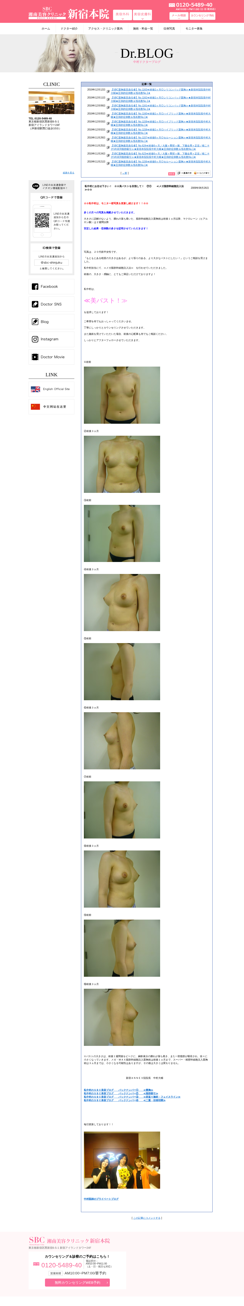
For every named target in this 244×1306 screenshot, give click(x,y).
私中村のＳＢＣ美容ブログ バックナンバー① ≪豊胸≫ (118, 1090)
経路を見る (68, 172)
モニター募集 (194, 28)
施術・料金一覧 (143, 28)
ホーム (46, 28)
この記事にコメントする (147, 1217)
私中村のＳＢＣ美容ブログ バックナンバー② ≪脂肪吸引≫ (121, 1093)
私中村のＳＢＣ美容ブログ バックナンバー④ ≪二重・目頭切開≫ (125, 1100)
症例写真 (169, 28)
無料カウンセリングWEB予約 (77, 1282)
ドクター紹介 (69, 28)
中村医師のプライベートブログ (101, 1198)
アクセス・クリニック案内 (105, 28)
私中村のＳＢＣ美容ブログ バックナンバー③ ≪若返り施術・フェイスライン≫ (132, 1096)
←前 (124, 173)
